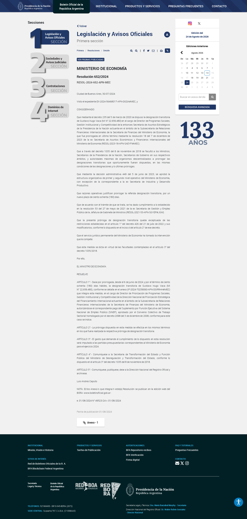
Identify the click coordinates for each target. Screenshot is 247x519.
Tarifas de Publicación (88, 450)
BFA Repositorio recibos (138, 450)
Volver (83, 26)
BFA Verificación (134, 454)
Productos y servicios (142, 6)
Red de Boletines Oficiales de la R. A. (47, 463)
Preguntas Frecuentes (185, 6)
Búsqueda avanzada (197, 107)
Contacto (219, 6)
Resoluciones (94, 50)
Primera (80, 50)
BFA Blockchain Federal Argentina (46, 468)
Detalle (106, 50)
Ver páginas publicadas (91, 59)
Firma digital (133, 459)
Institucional (106, 6)
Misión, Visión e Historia (40, 450)
